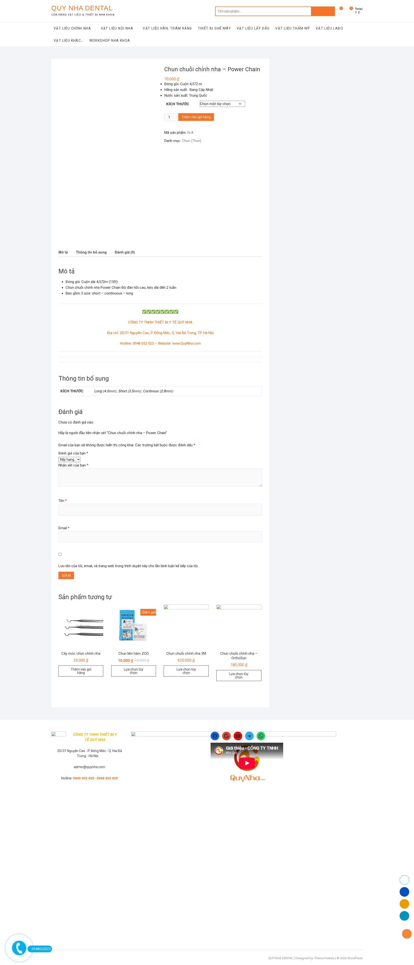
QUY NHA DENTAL (82, 8)
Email (63, 528)
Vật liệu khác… (69, 40)
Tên (62, 501)
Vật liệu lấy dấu (253, 28)
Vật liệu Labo (329, 28)
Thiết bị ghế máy (214, 28)
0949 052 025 (107, 778)
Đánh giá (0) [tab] (125, 252)
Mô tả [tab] (63, 252)
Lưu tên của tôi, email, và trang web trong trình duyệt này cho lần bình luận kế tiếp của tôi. (128, 566)
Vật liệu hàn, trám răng (167, 28)
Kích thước (177, 103)
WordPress (355, 958)
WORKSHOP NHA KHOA (109, 40)
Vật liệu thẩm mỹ (292, 28)
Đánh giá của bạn (73, 453)
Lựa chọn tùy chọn (133, 671)
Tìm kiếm (323, 11)
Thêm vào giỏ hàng (196, 117)
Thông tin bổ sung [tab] (91, 252)
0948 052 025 (83, 778)
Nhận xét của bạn (73, 465)
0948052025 (41, 949)
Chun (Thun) (191, 141)
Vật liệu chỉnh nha (72, 28)
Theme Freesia (324, 958)
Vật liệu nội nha (117, 28)
